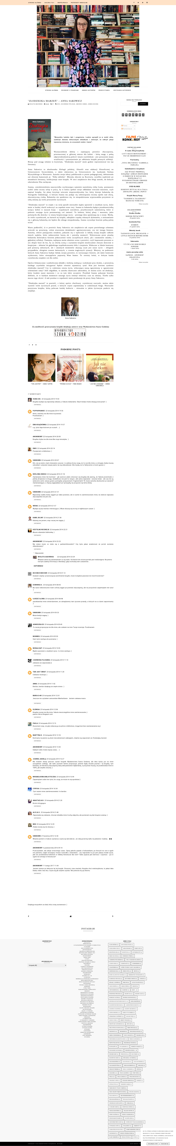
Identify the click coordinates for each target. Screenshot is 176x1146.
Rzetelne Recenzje (41, 529)
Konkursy (87, 974)
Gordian (142, 978)
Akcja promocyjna (87, 948)
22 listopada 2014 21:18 (56, 474)
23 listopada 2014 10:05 (51, 648)
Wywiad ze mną (87, 1027)
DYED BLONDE (134, 186)
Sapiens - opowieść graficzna (135, 256)
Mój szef (129, 1023)
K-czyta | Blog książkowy (134, 151)
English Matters (87, 960)
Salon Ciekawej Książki (87, 1007)
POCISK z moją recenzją (87, 984)
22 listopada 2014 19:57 (56, 424)
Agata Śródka (113, 944)
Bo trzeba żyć (136, 952)
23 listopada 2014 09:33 (50, 612)
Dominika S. (38, 585)
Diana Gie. (37, 399)
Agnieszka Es (38, 624)
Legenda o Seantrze (114, 1008)
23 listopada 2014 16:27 (55, 759)
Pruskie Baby (113, 1054)
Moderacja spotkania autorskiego (87, 978)
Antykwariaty (87, 949)
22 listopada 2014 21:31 (50, 492)
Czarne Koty (124, 963)
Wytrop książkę (87, 1026)
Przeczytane (104, 90)
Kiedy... (134, 989)
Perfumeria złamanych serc (117, 1039)
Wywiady (87, 1029)
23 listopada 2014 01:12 (56, 573)
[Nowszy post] (28, 916)
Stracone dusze (133, 1076)
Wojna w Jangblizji (127, 1114)
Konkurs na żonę (114, 997)
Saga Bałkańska (113, 1061)
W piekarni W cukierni (87, 1020)
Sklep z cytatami (87, 1010)
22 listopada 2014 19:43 (50, 399)
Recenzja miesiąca (87, 1000)
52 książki (87, 946)
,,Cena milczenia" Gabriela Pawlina (134, 164)
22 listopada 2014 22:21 (59, 529)
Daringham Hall (113, 971)
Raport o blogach (87, 998)
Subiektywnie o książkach (135, 169)
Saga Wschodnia (138, 1061)
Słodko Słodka (134, 213)
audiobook (87, 1033)
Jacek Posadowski (137, 982)
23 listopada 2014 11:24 (55, 672)
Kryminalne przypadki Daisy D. (117, 1001)
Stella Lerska (121, 1076)
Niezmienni (123, 1031)
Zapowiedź (87, 1030)
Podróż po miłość (136, 1046)
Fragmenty (87, 963)
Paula (35, 723)
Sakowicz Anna (81, 104)
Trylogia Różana (114, 1099)
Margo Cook (112, 1020)
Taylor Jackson (133, 1091)
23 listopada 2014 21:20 (53, 800)
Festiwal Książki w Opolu (87, 962)
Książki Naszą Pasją (134, 195)
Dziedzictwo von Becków (135, 974)
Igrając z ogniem (114, 982)
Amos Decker (126, 948)
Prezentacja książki (87, 994)
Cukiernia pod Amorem (115, 959)
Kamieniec (125, 989)
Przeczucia (124, 1054)
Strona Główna (34, 2)
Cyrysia (36, 788)
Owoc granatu (128, 1035)
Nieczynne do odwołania (116, 1027)
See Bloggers (87, 1009)
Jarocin (134, 986)
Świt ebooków (87, 1035)
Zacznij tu (49, 2)
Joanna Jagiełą (39, 759)
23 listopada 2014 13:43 (52, 747)
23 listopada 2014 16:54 (49, 788)
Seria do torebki (114, 1069)
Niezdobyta (112, 1031)
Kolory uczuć (139, 993)
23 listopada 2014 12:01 (51, 695)
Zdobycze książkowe (87, 1032)
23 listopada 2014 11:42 (46, 684)
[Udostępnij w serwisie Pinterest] (36, 345)
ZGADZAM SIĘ (164, 1143)
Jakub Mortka (113, 986)
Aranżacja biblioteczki (87, 951)
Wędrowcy (137, 1125)
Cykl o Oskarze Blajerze (133, 959)
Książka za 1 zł (87, 975)
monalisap (37, 648)
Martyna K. (37, 735)
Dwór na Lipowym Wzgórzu (116, 974)
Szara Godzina (93, 104)
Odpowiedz (37, 404)
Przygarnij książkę (87, 997)
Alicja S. (36, 812)
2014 (58, 104)
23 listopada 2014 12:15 (47, 723)
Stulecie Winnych (127, 1080)
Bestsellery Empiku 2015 (87, 952)
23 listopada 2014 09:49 (53, 624)
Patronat (87, 986)
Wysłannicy (126, 1125)
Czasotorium (113, 967)
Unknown (37, 460)
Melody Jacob (134, 230)
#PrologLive (87, 943)
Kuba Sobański (135, 1001)
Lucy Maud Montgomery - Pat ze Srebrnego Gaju (134, 155)
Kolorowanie (87, 972)
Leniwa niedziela (113, 1012)
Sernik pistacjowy (135, 216)
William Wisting (128, 1110)
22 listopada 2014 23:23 (52, 541)
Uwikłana (129, 1103)
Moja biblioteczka (87, 980)
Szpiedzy (138, 1080)
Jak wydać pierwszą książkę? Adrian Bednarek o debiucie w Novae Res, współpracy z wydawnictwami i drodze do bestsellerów (134, 177)
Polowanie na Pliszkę (115, 1050)
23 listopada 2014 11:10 (59, 660)
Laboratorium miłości (132, 1005)
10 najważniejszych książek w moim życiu (87, 945)
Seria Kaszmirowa (129, 1065)
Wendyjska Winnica (127, 1106)
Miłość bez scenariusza (116, 1023)
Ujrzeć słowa (39, 599)
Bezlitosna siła (113, 952)
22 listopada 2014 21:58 (52, 517)
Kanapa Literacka (87, 971)
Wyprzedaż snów (114, 1125)
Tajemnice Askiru (125, 1084)
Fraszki (87, 965)
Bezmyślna (125, 952)
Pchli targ (87, 988)
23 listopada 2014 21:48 (49, 812)
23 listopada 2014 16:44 (65, 777)
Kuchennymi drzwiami (115, 1005)
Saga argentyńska (114, 1065)
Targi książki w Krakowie (87, 1015)
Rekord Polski (87, 1004)
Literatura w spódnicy (115, 1016)
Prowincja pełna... (130, 1050)
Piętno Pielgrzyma (114, 1042)
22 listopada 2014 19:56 (54, 411)
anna (35, 684)
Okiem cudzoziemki (114, 1035)
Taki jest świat (39, 672)
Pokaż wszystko (143, 204)
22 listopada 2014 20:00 (52, 436)
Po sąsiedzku (123, 1046)
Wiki (34, 824)
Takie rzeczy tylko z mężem (117, 1088)
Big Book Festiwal (87, 954)
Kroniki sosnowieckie (129, 997)
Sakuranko (135, 241)
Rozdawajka (87, 1006)
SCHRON (134, 225)
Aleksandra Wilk (114, 948)
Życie (134, 1137)
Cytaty (87, 958)
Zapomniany (112, 1133)
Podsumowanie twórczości (87, 989)
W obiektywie (87, 1018)
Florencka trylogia (115, 978)
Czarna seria (113, 963)
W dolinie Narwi (113, 1106)
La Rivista (87, 977)
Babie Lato (137, 948)
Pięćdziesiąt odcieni (129, 1042)
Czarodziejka (136, 963)
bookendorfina (134, 222)
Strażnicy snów (113, 1080)
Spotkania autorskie (122, 90)
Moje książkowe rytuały (87, 981)
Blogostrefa (87, 955)
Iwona (35, 506)
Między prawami (124, 1020)
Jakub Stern (124, 986)
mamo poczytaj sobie (134, 252)
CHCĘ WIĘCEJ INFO (153, 1143)
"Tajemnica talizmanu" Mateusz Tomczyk (134, 199)
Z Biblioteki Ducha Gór (115, 1129)
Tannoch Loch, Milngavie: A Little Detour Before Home (135, 234)
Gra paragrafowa (87, 968)
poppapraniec (39, 411)
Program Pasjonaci (87, 995)
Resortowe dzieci (114, 1057)
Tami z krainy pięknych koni (117, 1091)
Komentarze (127, 129)
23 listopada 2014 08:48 (54, 599)
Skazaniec (112, 1072)
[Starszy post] (112, 916)
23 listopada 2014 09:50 (49, 636)
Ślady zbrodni (113, 1137)
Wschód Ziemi (128, 1118)
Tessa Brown (112, 1095)
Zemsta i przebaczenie (126, 1133)
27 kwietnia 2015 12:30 (49, 836)
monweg (36, 636)
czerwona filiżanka (41, 660)
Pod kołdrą (134, 160)
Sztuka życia (113, 1084)
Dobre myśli (126, 971)
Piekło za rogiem (134, 1039)
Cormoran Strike (127, 956)
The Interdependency (127, 1095)
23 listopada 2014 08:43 (52, 585)
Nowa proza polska (135, 1031)
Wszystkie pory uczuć (115, 1122)
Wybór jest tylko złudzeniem (134, 1122)
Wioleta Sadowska (46, 557)
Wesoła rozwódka (114, 1110)
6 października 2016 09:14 (52, 848)
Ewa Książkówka (40, 424)
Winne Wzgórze (113, 1114)
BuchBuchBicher (40, 573)
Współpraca (63, 2)
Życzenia (87, 1036)
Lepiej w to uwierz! (128, 1012)
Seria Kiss (140, 1065)
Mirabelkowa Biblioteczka (44, 777)
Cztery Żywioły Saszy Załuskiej (130, 967)
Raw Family (134, 1054)
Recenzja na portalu (87, 1003)
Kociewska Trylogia (68, 104)
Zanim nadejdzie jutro (132, 1129)
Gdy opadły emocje (130, 978)
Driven (136, 971)
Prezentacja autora (87, 992)
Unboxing (87, 1017)
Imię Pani (125, 982)
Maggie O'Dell (130, 1016)
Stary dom (135, 1072)
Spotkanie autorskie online (87, 1014)
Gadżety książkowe (87, 966)
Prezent (87, 991)
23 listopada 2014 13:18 (52, 735)
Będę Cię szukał (113, 956)
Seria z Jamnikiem (127, 1069)
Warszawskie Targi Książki (87, 1021)
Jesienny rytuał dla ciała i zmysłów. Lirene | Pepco (135, 190)
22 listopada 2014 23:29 (66, 557)
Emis (35, 448)
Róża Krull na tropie (129, 1057)
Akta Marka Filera (126, 944)
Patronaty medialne (79, 2)
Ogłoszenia (87, 983)
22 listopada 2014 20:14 (46, 448)
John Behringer (113, 989)
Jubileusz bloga (87, 969)
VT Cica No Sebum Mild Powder (135, 245)
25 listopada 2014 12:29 (45, 824)
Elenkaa (36, 709)
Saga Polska (126, 1061)
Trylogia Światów (128, 1099)
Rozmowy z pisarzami (70, 90)
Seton (138, 1069)
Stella (111, 1076)
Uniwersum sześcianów (115, 1103)
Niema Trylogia (131, 1027)
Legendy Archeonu (130, 1008)
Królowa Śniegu (40, 474)
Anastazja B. (38, 800)
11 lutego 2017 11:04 (51, 865)
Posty (125, 125)
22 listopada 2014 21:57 (47, 506)
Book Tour (87, 957)
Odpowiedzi (39, 553)
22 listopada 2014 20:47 (50, 460)
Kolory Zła (128, 993)
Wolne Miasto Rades (115, 1118)
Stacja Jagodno (124, 1072)
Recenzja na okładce (87, 1001)
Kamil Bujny (38, 517)
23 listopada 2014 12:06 (49, 709)
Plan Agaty (112, 1046)
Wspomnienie (87, 1024)
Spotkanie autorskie (87, 1012)
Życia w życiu (125, 1137)
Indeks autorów (88, 90)
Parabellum (139, 1035)
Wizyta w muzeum (87, 1023)
